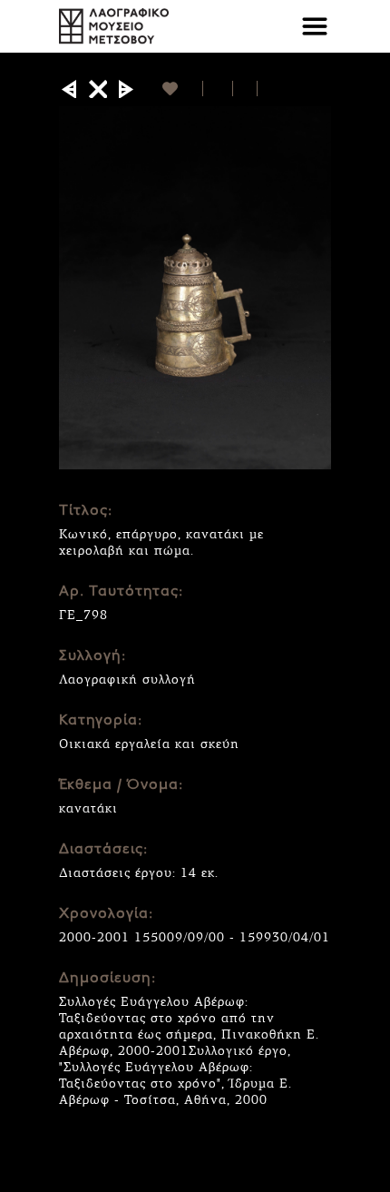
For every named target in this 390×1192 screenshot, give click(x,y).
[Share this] (218, 88)
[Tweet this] (245, 88)
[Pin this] (265, 88)
